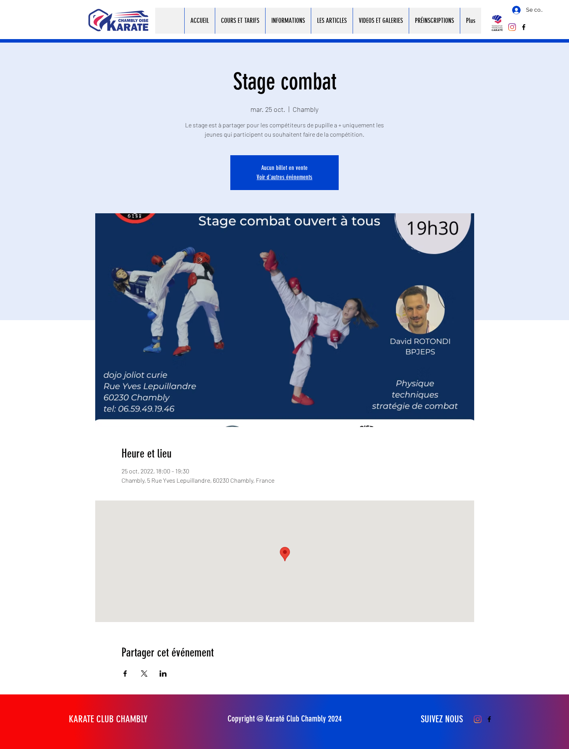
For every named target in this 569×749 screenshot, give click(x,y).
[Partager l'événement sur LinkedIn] (163, 673)
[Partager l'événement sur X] (144, 673)
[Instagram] (512, 27)
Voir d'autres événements (284, 177)
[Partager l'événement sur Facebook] (125, 673)
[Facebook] (524, 27)
